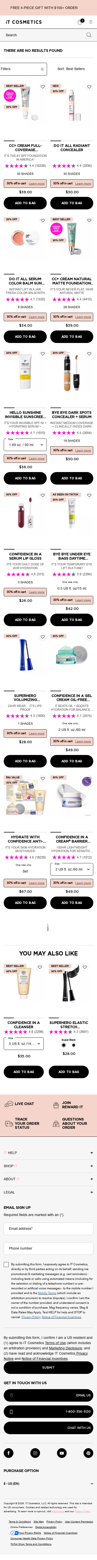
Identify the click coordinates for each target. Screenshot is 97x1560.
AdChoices (58, 1511)
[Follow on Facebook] (8, 1453)
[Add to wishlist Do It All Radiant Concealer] (89, 87)
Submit (48, 1367)
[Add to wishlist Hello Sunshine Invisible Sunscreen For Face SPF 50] (43, 354)
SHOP (11, 1166)
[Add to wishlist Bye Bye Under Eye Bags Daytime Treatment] (89, 496)
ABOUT (12, 1179)
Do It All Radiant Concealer (72, 148)
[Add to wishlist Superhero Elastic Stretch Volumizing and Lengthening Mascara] (85, 967)
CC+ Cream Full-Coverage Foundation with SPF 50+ (25, 148)
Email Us (83, 1395)
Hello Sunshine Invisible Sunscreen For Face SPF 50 (25, 415)
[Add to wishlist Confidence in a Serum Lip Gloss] (43, 496)
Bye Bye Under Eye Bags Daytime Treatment (72, 557)
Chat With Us (79, 1427)
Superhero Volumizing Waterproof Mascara (25, 698)
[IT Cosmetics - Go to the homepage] (24, 22)
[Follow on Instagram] (35, 1453)
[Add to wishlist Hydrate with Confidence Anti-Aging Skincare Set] (43, 778)
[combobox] (44, 35)
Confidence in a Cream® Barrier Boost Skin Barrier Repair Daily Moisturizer (72, 840)
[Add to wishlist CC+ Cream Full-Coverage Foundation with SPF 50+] (43, 87)
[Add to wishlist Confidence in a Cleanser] (40, 967)
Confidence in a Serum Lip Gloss (25, 556)
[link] (80, 22)
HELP (10, 1152)
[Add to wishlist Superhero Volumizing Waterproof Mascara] (43, 637)
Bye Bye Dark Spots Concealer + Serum (72, 415)
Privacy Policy (82, 1511)
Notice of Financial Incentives (45, 1358)
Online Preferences (21, 1527)
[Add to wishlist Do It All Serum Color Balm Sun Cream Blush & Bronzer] (43, 220)
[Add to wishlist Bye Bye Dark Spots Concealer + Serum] (89, 354)
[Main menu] (91, 22)
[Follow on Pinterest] (88, 1453)
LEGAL (9, 1192)
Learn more (37, 184)
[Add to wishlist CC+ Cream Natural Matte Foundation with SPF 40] (89, 220)
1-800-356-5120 (78, 1411)
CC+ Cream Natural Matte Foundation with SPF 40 (72, 281)
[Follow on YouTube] (62, 1453)
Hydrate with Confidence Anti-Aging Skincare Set (25, 840)
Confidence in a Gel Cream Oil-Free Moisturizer (71, 698)
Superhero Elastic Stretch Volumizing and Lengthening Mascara (68, 1025)
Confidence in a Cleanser (23, 1025)
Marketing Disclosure (65, 1348)
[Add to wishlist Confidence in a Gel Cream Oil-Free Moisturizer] (89, 637)
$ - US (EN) (11, 1484)
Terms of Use (55, 1343)
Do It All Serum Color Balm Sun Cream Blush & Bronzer (25, 281)
